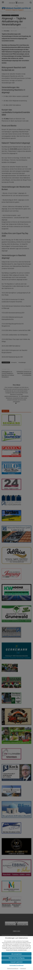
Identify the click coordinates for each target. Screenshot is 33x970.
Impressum (23, 968)
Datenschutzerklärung (12, 968)
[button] (16, 958)
